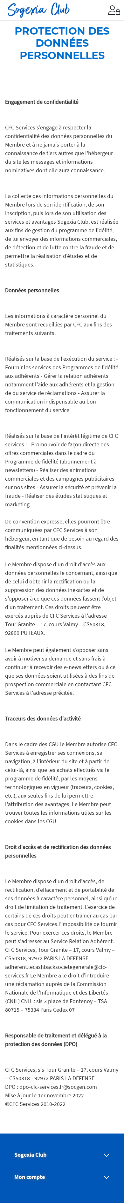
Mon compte (29, 1176)
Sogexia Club (30, 1154)
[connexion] (114, 10)
